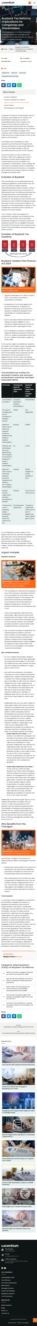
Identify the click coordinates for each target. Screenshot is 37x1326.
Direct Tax (14, 73)
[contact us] (35, 1319)
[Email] (2, 1255)
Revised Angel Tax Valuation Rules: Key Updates (16, 1230)
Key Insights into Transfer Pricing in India (16, 1206)
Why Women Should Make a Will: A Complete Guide (17, 289)
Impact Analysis (9, 105)
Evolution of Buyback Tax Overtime (14, 100)
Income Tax (22, 73)
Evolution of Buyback (10, 97)
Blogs (11, 49)
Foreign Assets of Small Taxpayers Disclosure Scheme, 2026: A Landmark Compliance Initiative (16, 584)
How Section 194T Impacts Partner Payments (18, 1065)
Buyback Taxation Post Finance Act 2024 (16, 102)
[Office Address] (2, 1260)
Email (7, 1254)
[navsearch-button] (29, 2)
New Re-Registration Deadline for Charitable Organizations (18, 1136)
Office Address (11, 1259)
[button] (34, 3)
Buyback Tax (5, 73)
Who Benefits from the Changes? (14, 108)
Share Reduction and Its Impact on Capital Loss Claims (17, 1160)
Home (5, 49)
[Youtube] (5, 1268)
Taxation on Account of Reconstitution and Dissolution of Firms (16, 852)
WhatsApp (9, 1249)
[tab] (18, 973)
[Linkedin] (2, 1268)
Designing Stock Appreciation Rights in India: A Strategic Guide (18, 1112)
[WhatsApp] (2, 1250)
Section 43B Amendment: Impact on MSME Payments (17, 1184)
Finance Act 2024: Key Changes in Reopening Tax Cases (14, 1088)
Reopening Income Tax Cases (10, 76)
